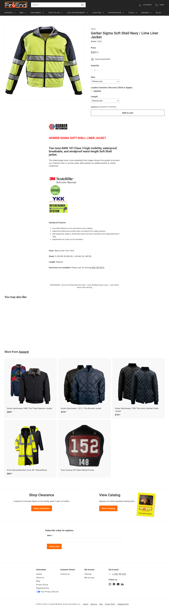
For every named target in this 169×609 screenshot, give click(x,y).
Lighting (97, 12)
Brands (146, 12)
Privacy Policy (42, 585)
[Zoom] (44, 61)
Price (93, 48)
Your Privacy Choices (50, 592)
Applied (97, 91)
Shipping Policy (42, 588)
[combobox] (58, 4)
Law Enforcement (76, 12)
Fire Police (54, 12)
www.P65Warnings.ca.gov (97, 285)
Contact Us (65, 574)
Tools (131, 12)
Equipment (36, 12)
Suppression (115, 12)
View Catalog (108, 508)
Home (93, 29)
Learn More (114, 285)
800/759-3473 (98, 268)
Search (39, 574)
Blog (158, 12)
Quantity (95, 65)
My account (89, 578)
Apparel (9, 12)
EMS (22, 12)
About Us (40, 578)
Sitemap (88, 574)
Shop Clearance (42, 508)
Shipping (94, 107)
